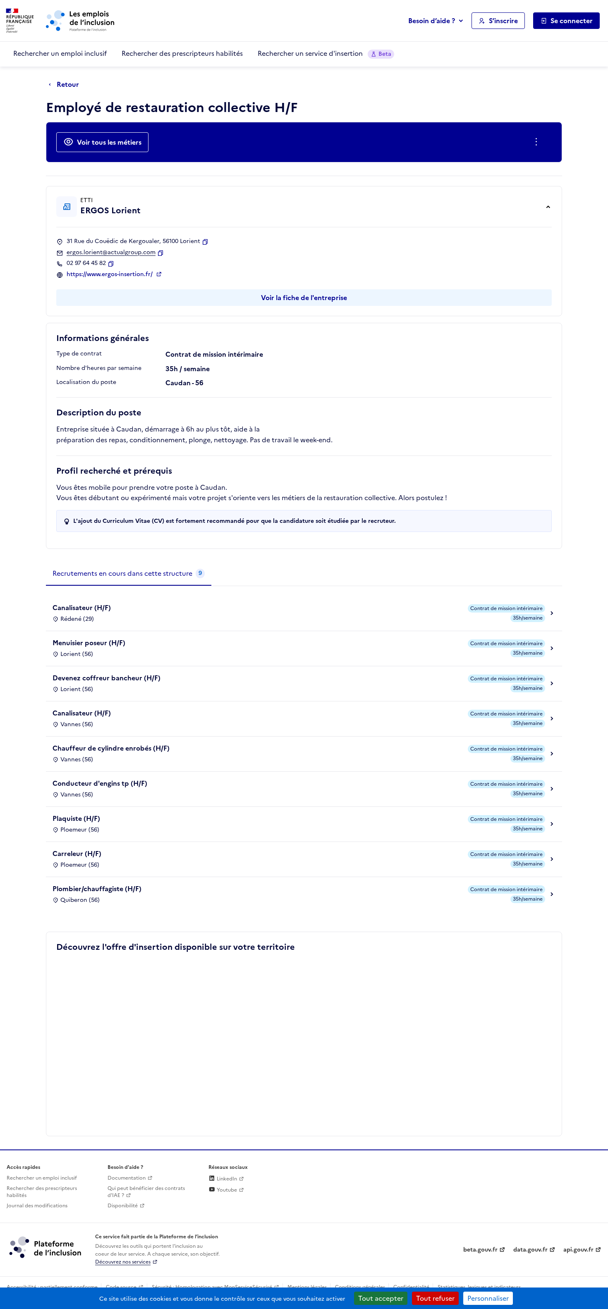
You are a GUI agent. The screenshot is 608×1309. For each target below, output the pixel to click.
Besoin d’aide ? (431, 21)
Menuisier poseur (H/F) (89, 643)
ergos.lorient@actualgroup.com (111, 252)
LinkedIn (226, 1179)
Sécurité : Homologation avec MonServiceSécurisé (212, 1287)
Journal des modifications (37, 1205)
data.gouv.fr (530, 1249)
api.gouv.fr (578, 1249)
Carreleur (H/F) (77, 853)
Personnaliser (488, 1298)
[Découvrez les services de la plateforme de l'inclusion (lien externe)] (46, 1247)
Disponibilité (123, 1205)
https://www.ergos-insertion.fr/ (110, 274)
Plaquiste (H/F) (76, 818)
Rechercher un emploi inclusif (60, 53)
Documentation (127, 1178)
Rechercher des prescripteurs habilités (182, 53)
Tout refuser (435, 1298)
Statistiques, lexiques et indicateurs (479, 1287)
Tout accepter (380, 1298)
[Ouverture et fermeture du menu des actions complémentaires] (538, 142)
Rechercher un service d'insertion (324, 53)
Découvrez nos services (123, 1262)
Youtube (226, 1190)
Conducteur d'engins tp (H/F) (100, 783)
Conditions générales (360, 1287)
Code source (121, 1287)
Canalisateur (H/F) (82, 608)
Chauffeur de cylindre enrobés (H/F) (111, 748)
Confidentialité (411, 1287)
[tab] (128, 573)
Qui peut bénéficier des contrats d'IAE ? (146, 1192)
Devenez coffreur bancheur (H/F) (106, 678)
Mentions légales (307, 1287)
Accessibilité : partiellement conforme (52, 1287)
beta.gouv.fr (480, 1249)
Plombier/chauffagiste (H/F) (97, 889)
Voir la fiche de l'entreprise (304, 298)
